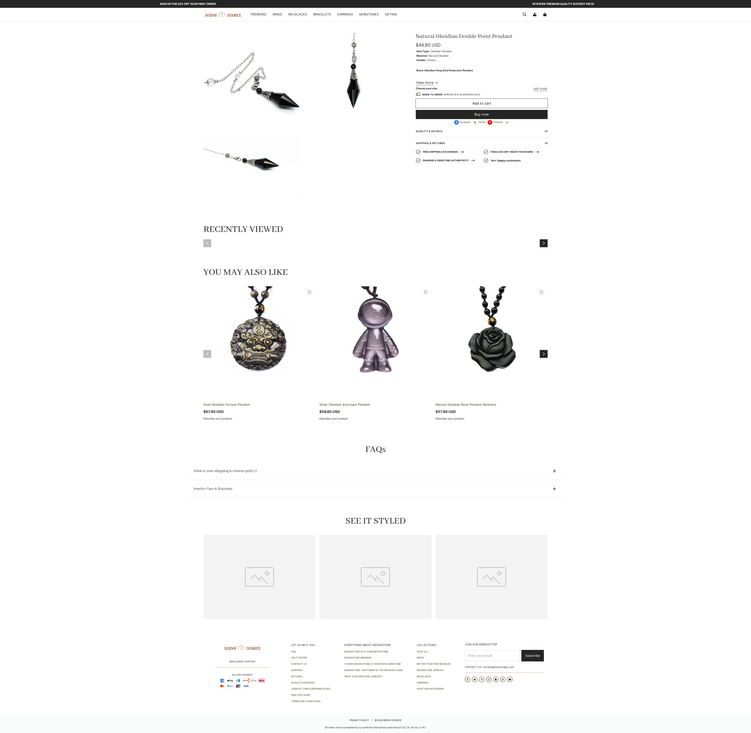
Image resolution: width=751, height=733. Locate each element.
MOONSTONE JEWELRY (430, 670)
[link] (258, 14)
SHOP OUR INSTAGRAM (430, 688)
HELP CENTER (299, 657)
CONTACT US (299, 663)
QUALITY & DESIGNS (302, 682)
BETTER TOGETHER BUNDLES (434, 663)
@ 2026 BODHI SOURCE (388, 720)
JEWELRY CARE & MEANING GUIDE (310, 688)
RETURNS (296, 676)
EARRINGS (423, 682)
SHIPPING (296, 670)
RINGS (420, 657)
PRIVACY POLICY (359, 720)
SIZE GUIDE (540, 88)
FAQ (293, 651)
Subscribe (532, 656)
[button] (524, 14)
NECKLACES (424, 676)
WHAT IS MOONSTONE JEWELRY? (363, 676)
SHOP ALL (422, 651)
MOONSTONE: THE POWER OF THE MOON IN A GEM (373, 670)
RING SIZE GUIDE (300, 695)
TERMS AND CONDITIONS (306, 701)
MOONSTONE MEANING (357, 657)
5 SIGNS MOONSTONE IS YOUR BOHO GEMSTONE (372, 663)
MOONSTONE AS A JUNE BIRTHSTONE (366, 651)
